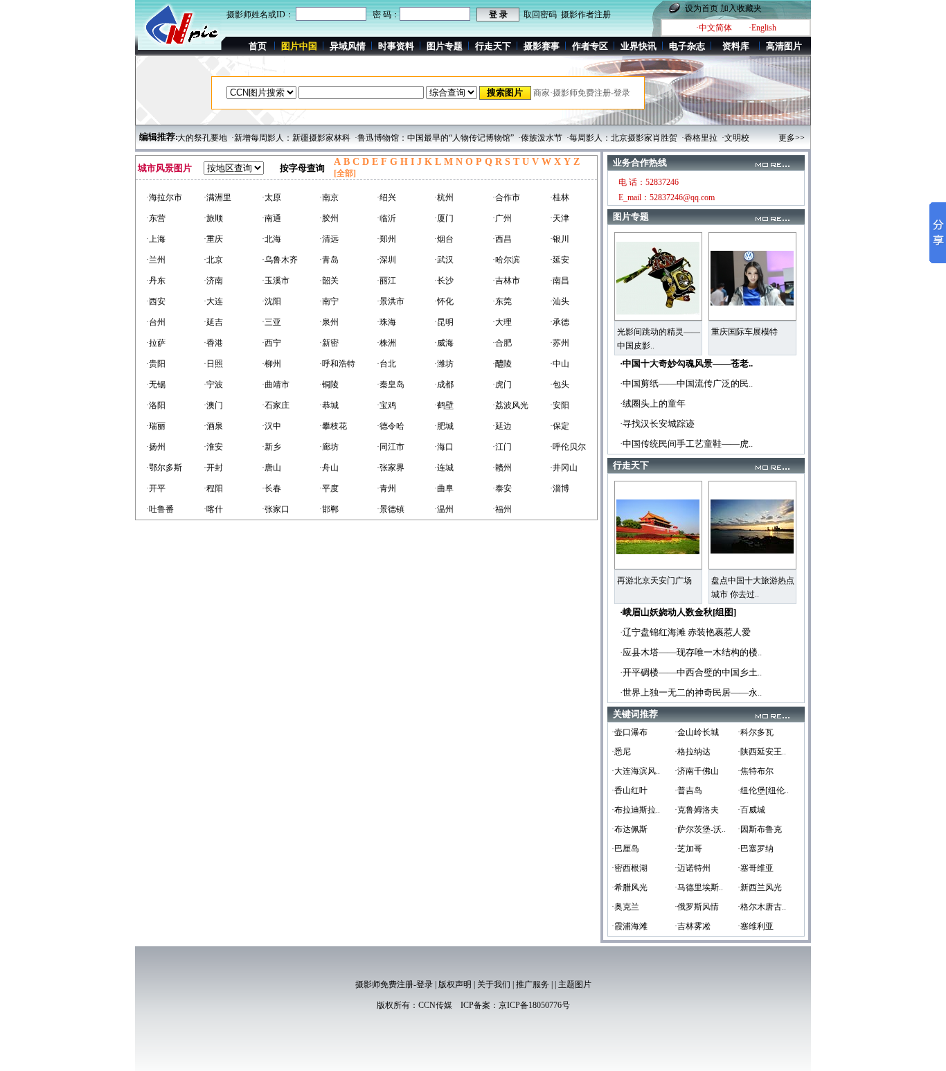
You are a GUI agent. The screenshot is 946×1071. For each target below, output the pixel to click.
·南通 (271, 218)
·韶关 (329, 280)
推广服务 (532, 984)
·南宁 (329, 301)
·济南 (213, 280)
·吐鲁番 (160, 509)
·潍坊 (444, 364)
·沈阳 (271, 301)
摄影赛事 (542, 46)
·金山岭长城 (697, 732)
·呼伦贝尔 (568, 447)
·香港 (213, 343)
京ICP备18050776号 (534, 1005)
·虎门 (502, 384)
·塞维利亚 (756, 926)
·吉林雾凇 (693, 926)
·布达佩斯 (630, 829)
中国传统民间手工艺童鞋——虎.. (688, 444)
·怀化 (444, 301)
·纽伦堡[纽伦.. (763, 790)
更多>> (791, 138)
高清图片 (784, 46)
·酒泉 (213, 426)
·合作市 (506, 197)
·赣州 (502, 467)
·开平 (156, 488)
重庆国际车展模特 (744, 332)
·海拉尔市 (164, 197)
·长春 (271, 488)
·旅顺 (213, 218)
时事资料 (396, 46)
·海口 (444, 447)
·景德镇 (390, 509)
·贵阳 (156, 364)
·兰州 (156, 260)
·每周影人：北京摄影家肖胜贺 (605, 138)
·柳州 (271, 364)
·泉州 (329, 322)
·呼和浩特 (337, 364)
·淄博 (559, 488)
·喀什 (213, 509)
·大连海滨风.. (636, 771)
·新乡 (271, 447)
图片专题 (445, 46)
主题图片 (574, 984)
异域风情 (348, 46)
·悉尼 (621, 751)
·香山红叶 (630, 790)
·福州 (502, 509)
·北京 (213, 260)
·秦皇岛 (390, 384)
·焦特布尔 (756, 771)
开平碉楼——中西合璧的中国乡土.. (692, 672)
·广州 (502, 218)
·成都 (444, 384)
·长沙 (444, 280)
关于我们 (493, 984)
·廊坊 (329, 447)
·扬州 (156, 447)
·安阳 (559, 405)
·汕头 (559, 301)
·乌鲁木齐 (280, 260)
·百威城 (751, 810)
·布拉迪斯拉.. (636, 810)
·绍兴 (386, 197)
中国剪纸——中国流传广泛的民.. (688, 383)
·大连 (213, 301)
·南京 (329, 197)
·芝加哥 (688, 848)
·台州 (156, 322)
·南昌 (559, 280)
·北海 (271, 239)
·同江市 (390, 447)
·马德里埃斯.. (699, 887)
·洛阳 (156, 405)
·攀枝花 (333, 426)
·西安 (156, 301)
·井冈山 (564, 467)
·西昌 (502, 239)
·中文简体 (714, 28)
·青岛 (329, 260)
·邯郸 (329, 509)
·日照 (213, 364)
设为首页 (701, 8)
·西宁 (271, 343)
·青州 (386, 488)
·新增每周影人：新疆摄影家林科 (274, 138)
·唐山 (271, 467)
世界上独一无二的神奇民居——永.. (692, 692)
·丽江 (386, 280)
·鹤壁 (444, 405)
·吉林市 (506, 280)
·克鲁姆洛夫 (697, 810)
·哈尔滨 (506, 260)
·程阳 (213, 488)
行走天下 (493, 46)
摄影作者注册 (586, 14)
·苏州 (559, 343)
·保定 (559, 426)
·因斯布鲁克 (760, 829)
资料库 (735, 46)
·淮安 (213, 447)
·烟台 (444, 239)
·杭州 (444, 197)
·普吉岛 (688, 790)
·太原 (271, 197)
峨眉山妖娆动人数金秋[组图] (679, 612)
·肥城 (444, 426)
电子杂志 (687, 46)
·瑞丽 (156, 426)
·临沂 (386, 218)
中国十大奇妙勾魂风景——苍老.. (688, 363)
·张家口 (275, 509)
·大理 (502, 322)
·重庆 (213, 239)
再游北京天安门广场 (654, 580)
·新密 (329, 343)
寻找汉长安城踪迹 (659, 423)
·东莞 (502, 301)
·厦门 (444, 218)
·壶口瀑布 (630, 732)
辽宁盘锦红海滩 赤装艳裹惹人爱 (687, 632)
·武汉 (444, 260)
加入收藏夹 (741, 8)
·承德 (559, 322)
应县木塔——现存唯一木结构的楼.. (692, 652)
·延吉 (213, 322)
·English (762, 28)
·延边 (502, 426)
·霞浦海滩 (630, 926)
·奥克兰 (625, 907)
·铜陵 (329, 384)
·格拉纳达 (693, 751)
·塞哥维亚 (756, 868)
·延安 (559, 260)
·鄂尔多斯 (164, 467)
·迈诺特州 (693, 868)
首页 (258, 46)
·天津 (559, 218)
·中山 (559, 364)
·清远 (329, 239)
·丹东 (156, 280)
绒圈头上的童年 (654, 403)
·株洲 (386, 343)
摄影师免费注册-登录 (394, 984)
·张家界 (390, 467)
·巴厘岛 (625, 848)
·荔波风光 (510, 405)
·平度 (329, 488)
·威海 (444, 343)
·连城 (444, 467)
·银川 (559, 239)
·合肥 (502, 343)
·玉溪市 (275, 280)
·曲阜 (444, 488)
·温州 (444, 509)
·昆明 (444, 322)
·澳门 (213, 405)
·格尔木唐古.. (762, 907)
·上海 (156, 239)
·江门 (502, 447)
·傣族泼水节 (523, 138)
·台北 (386, 364)
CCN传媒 (435, 1005)
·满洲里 (217, 197)
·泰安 (502, 488)
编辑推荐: (158, 137)
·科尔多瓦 (756, 732)
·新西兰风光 (760, 887)
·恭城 (329, 405)
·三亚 (271, 322)
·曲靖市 (275, 384)
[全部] (345, 173)
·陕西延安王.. (762, 751)
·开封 (213, 467)
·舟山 (329, 467)
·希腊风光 (630, 887)
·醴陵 (502, 364)
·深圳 (386, 260)
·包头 (559, 384)
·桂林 (559, 197)
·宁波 (213, 384)
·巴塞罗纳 (756, 848)
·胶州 (329, 218)
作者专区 (590, 46)
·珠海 (386, 322)
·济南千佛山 (697, 771)
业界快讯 (639, 46)
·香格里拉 (683, 138)
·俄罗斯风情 (697, 907)
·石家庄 (275, 405)
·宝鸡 (386, 405)
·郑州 (386, 239)
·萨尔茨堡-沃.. (700, 829)
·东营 (156, 218)
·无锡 (156, 384)
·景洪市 (390, 301)
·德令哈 (390, 426)
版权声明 (455, 984)
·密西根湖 (630, 868)
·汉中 (271, 426)
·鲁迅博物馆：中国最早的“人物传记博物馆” (417, 138)
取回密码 (540, 14)
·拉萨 (156, 343)
